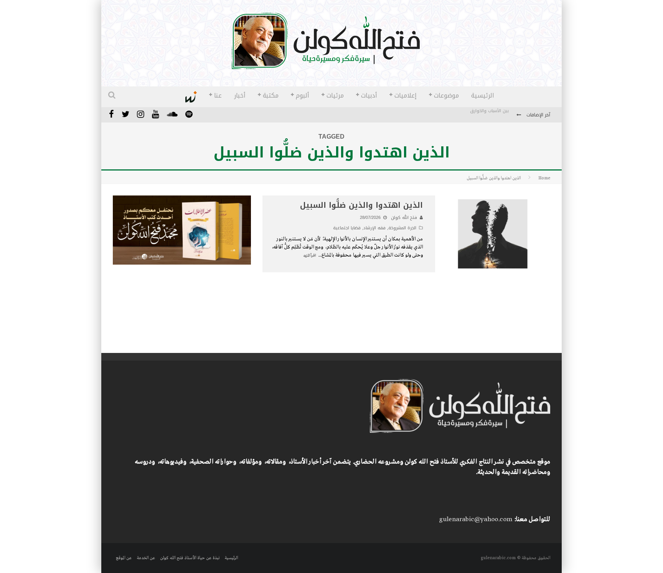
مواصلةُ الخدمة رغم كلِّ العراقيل (479, 115)
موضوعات (446, 95)
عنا (218, 95)
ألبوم (302, 95)
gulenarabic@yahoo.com (475, 519)
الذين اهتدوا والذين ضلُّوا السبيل (361, 205)
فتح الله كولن (404, 218)
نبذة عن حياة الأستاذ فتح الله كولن (189, 558)
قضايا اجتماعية (347, 228)
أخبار (240, 95)
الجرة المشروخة (402, 228)
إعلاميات (405, 95)
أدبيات (369, 95)
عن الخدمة (146, 558)
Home (544, 178)
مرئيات (335, 95)
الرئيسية (482, 95)
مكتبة (271, 95)
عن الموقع (124, 558)
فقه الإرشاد (374, 228)
